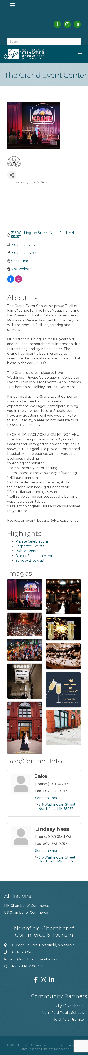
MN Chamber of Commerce (26, 906)
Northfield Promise (68, 1019)
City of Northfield (70, 1006)
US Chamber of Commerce (26, 912)
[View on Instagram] (18, 282)
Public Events (26, 551)
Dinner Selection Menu (34, 556)
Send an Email (47, 798)
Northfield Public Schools (63, 1013)
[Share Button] (11, 175)
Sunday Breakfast (30, 560)
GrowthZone (60, 1048)
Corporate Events (29, 546)
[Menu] (12, 5)
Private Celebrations (31, 541)
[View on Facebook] (10, 282)
